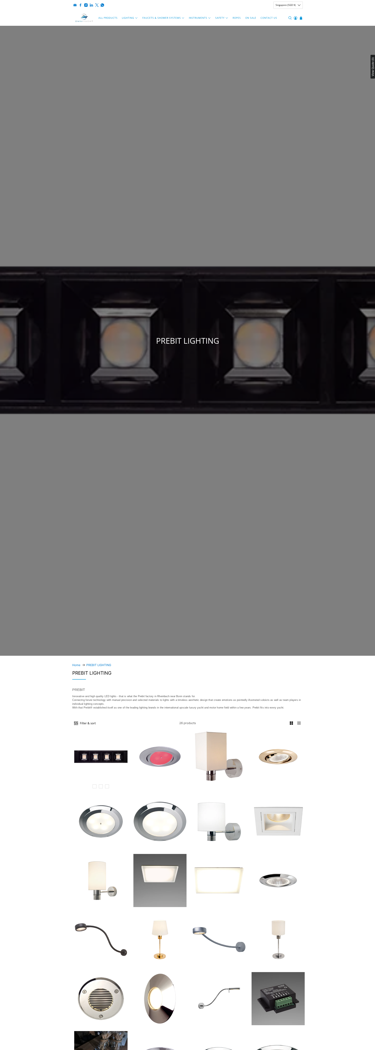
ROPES (237, 18)
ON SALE (250, 18)
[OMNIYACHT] (84, 18)
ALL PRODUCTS (108, 18)
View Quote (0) (373, 66)
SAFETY (220, 18)
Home (76, 665)
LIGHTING (128, 18)
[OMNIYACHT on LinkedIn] (91, 5)
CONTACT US (269, 18)
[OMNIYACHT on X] (97, 5)
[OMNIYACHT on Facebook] (80, 5)
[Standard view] (291, 723)
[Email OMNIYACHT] (75, 5)
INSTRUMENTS (198, 18)
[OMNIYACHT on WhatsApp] (102, 5)
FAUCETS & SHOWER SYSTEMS (161, 18)
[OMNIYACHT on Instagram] (86, 5)
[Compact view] (299, 723)
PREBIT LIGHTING (98, 665)
